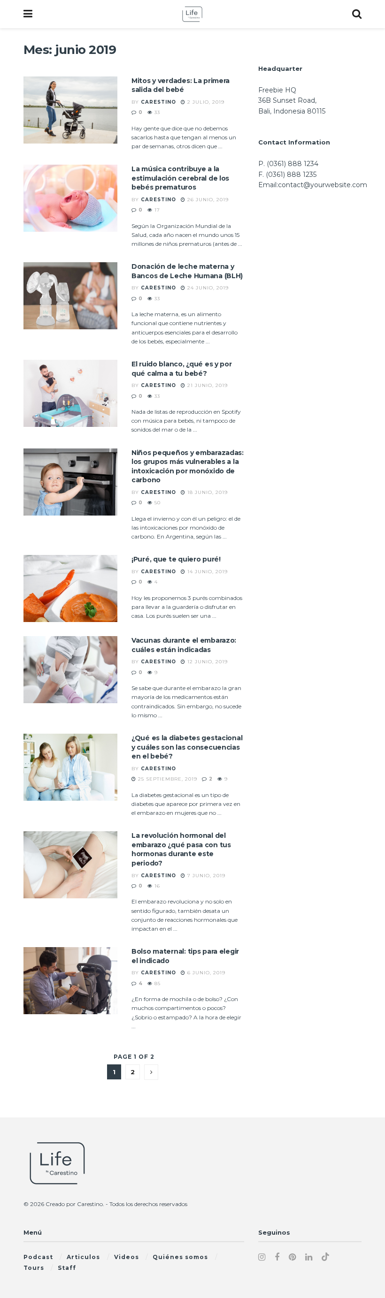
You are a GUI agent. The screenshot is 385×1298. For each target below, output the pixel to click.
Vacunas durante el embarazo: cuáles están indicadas (183, 645)
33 (156, 112)
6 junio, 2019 (205, 973)
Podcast (38, 1256)
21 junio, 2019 (206, 385)
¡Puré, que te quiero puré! (176, 559)
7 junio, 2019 (205, 876)
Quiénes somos (180, 1256)
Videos (126, 1256)
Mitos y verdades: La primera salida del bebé (180, 85)
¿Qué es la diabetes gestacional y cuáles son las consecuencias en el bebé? (186, 747)
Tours (33, 1267)
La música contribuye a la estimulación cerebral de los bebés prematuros (180, 178)
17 (156, 210)
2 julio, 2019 (204, 102)
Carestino (158, 102)
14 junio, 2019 (206, 572)
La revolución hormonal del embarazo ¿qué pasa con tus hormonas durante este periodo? (181, 849)
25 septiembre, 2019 (166, 779)
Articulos (83, 1256)
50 (157, 503)
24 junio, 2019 (207, 288)
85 (157, 983)
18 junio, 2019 (206, 492)
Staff (67, 1267)
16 (156, 886)
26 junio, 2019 (207, 200)
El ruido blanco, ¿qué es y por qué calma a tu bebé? (181, 369)
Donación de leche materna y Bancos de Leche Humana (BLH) (187, 271)
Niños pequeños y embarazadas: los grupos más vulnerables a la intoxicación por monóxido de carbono (187, 466)
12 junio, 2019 (206, 662)
